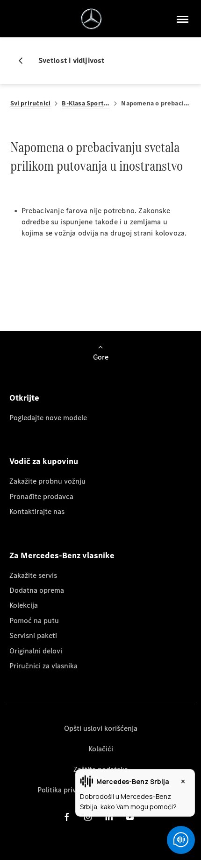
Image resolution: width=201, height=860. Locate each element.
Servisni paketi (33, 635)
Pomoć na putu (34, 620)
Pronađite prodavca (41, 496)
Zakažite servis (33, 575)
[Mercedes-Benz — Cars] (91, 18)
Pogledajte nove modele (48, 418)
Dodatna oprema (36, 590)
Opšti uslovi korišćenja (100, 728)
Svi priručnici (30, 103)
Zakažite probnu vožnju (47, 481)
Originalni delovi (35, 651)
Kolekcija (23, 605)
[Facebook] (66, 816)
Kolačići (100, 749)
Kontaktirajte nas (37, 511)
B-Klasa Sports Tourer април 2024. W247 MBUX (86, 103)
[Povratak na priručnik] (24, 61)
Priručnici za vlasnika (43, 666)
